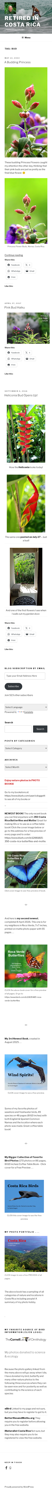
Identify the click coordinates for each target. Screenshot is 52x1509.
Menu (27, 37)
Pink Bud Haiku (14, 307)
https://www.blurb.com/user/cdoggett (25, 795)
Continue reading (14, 255)
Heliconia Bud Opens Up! (21, 395)
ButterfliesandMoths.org (20, 1418)
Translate (28, 712)
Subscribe (13, 686)
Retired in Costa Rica (23, 21)
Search (9, 722)
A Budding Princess (17, 62)
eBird (8, 1408)
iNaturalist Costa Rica (18, 1431)
